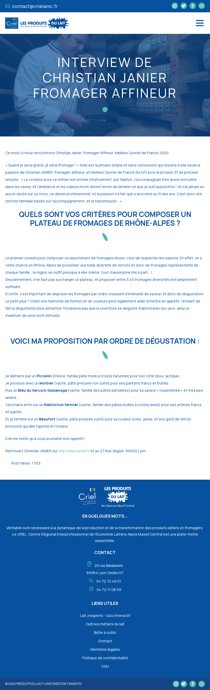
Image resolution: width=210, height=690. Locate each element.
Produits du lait (29, 684)
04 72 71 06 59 (109, 589)
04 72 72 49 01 (108, 581)
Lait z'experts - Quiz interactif (105, 615)
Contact (105, 640)
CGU (105, 666)
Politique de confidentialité (105, 657)
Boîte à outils (105, 632)
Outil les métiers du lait (105, 624)
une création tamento (63, 684)
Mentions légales (105, 649)
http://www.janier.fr (74, 450)
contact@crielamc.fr (34, 6)
